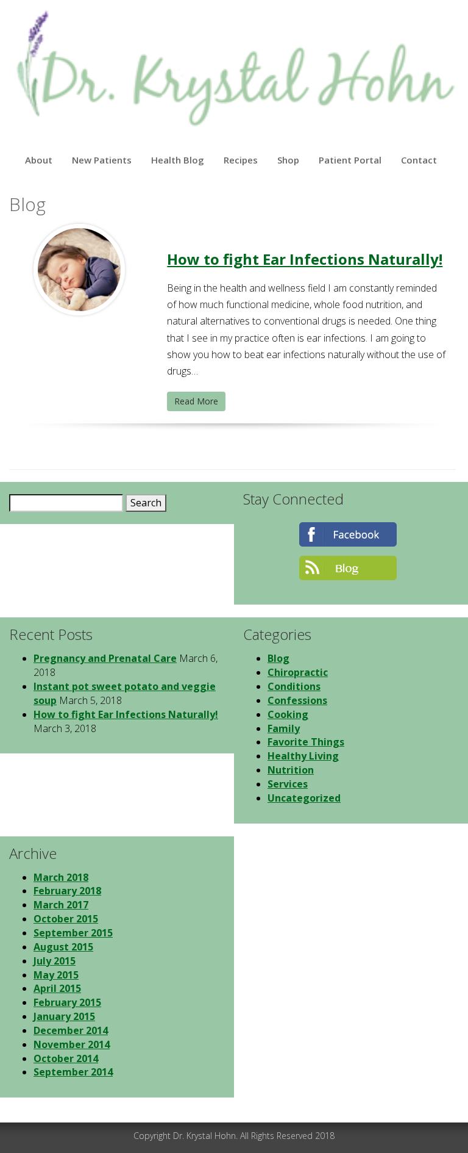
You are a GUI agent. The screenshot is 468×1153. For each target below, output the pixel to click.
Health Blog (177, 160)
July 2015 (55, 961)
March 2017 (61, 904)
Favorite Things (306, 742)
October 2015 (66, 918)
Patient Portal (350, 160)
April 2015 (57, 988)
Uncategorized (304, 798)
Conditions (294, 686)
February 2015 (67, 1002)
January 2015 (64, 1016)
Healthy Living (303, 756)
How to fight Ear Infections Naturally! (304, 259)
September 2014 (73, 1072)
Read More (196, 401)
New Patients (102, 160)
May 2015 (56, 975)
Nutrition (291, 770)
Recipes (241, 160)
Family (284, 728)
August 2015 (63, 947)
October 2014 (66, 1058)
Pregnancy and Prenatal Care (105, 658)
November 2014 (72, 1044)
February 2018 (67, 890)
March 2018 (61, 877)
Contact (419, 160)
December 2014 (71, 1030)
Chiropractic (298, 672)
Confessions (297, 700)
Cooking (288, 714)
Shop (288, 160)
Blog (278, 658)
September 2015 (73, 932)
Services (288, 784)
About (38, 160)
